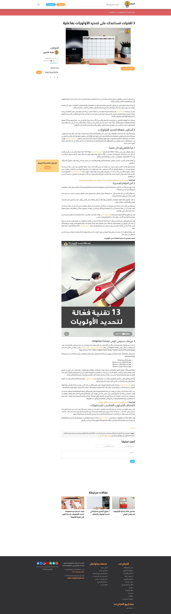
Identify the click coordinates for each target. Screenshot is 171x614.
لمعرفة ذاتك (105, 418)
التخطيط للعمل (76, 172)
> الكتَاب (131, 596)
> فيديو (131, 587)
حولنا (57, 566)
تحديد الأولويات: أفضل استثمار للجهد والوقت (113, 402)
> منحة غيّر (129, 608)
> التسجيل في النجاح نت (100, 576)
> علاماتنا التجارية (102, 582)
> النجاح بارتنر (103, 570)
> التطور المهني (128, 579)
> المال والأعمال (128, 573)
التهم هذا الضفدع (96, 152)
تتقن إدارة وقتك (125, 385)
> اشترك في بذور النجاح (100, 573)
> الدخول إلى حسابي (101, 579)
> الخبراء (131, 593)
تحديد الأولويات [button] (128, 68)
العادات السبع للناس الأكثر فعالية (92, 347)
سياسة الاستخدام (40, 566)
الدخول (60, 4)
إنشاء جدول (120, 111)
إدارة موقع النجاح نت (104, 435)
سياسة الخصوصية (50, 566)
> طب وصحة (129, 582)
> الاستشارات (129, 590)
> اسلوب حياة (129, 576)
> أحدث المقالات (128, 568)
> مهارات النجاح (128, 570)
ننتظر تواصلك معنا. (78, 572)
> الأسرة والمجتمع (127, 585)
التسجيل (51, 4)
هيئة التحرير (48, 52)
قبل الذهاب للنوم (106, 215)
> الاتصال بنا (104, 585)
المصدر (132, 428)
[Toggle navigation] (38, 4)
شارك (39, 72)
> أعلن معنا (104, 568)
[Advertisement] (98, 83)
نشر (132, 461)
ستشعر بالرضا (85, 226)
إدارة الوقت (46, 60)
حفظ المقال (53, 63)
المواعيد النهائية (90, 379)
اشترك (47, 167)
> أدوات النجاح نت (128, 599)
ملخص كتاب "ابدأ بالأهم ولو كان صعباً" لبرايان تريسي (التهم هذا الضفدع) (103, 180)
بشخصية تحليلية (71, 138)
